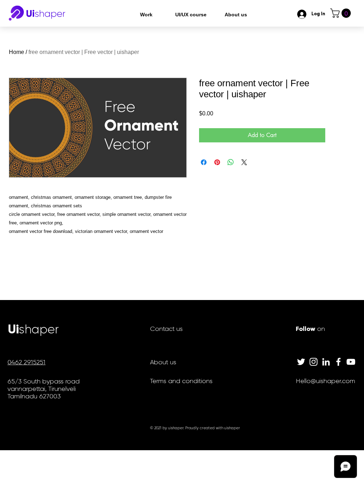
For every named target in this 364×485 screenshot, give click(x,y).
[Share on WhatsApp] (230, 162)
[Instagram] (313, 361)
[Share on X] (244, 162)
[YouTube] (351, 361)
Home (16, 52)
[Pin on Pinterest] (217, 162)
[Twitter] (301, 361)
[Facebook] (338, 361)
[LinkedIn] (326, 361)
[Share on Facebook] (203, 162)
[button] (341, 13)
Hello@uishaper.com (325, 381)
